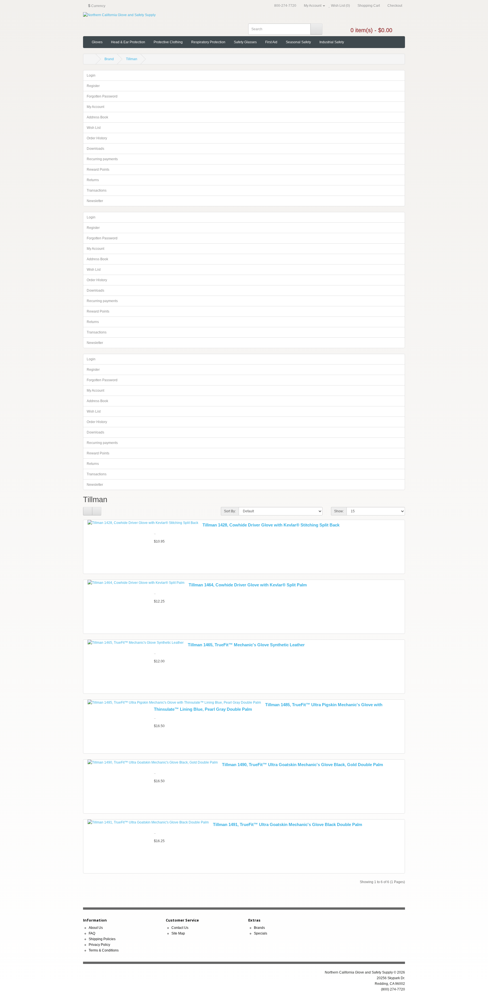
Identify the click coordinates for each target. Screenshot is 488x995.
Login (91, 75)
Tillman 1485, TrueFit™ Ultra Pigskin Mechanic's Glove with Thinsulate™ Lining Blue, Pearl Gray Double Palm (268, 707)
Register (93, 86)
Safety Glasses (245, 42)
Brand (109, 59)
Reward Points (98, 170)
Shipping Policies (102, 939)
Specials (260, 933)
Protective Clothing (168, 42)
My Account (95, 107)
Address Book (97, 117)
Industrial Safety (331, 42)
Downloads (95, 149)
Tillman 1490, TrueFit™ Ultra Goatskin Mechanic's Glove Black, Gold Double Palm (302, 764)
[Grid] (96, 511)
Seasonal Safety (298, 42)
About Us (96, 928)
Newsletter (95, 201)
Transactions (96, 190)
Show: (339, 511)
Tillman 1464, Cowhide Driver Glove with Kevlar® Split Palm (248, 584)
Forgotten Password (102, 96)
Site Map (178, 933)
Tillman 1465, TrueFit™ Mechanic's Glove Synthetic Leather (246, 644)
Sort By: (230, 511)
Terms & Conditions (104, 950)
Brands (259, 928)
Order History (97, 138)
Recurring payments (102, 159)
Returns (93, 180)
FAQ (92, 933)
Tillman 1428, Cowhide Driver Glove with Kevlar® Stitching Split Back (270, 525)
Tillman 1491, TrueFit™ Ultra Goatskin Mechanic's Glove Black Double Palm (287, 824)
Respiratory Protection (208, 42)
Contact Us (179, 928)
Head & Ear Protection (128, 42)
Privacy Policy (99, 945)
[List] (87, 511)
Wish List (94, 128)
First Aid (271, 42)
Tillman (131, 59)
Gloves (97, 42)
